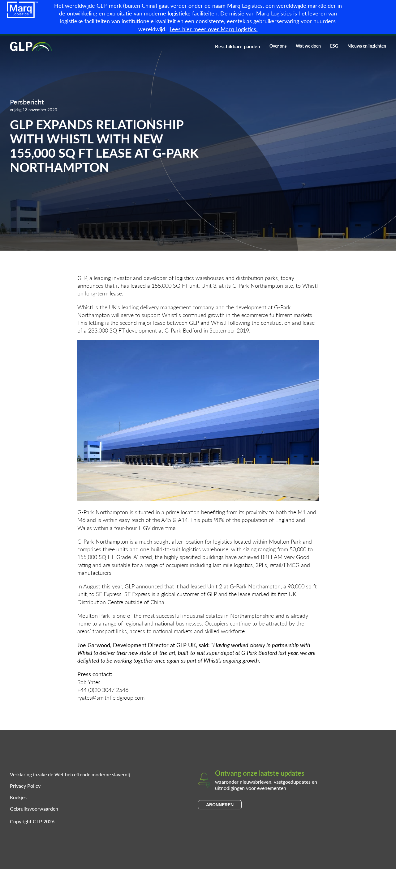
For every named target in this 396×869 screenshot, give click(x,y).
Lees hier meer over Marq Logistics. (213, 29)
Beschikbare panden (237, 46)
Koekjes (18, 797)
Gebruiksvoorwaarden (34, 808)
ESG (334, 46)
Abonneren (220, 804)
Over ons (277, 46)
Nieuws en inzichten (366, 46)
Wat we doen (308, 46)
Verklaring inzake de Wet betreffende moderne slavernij (70, 774)
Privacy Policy (25, 785)
